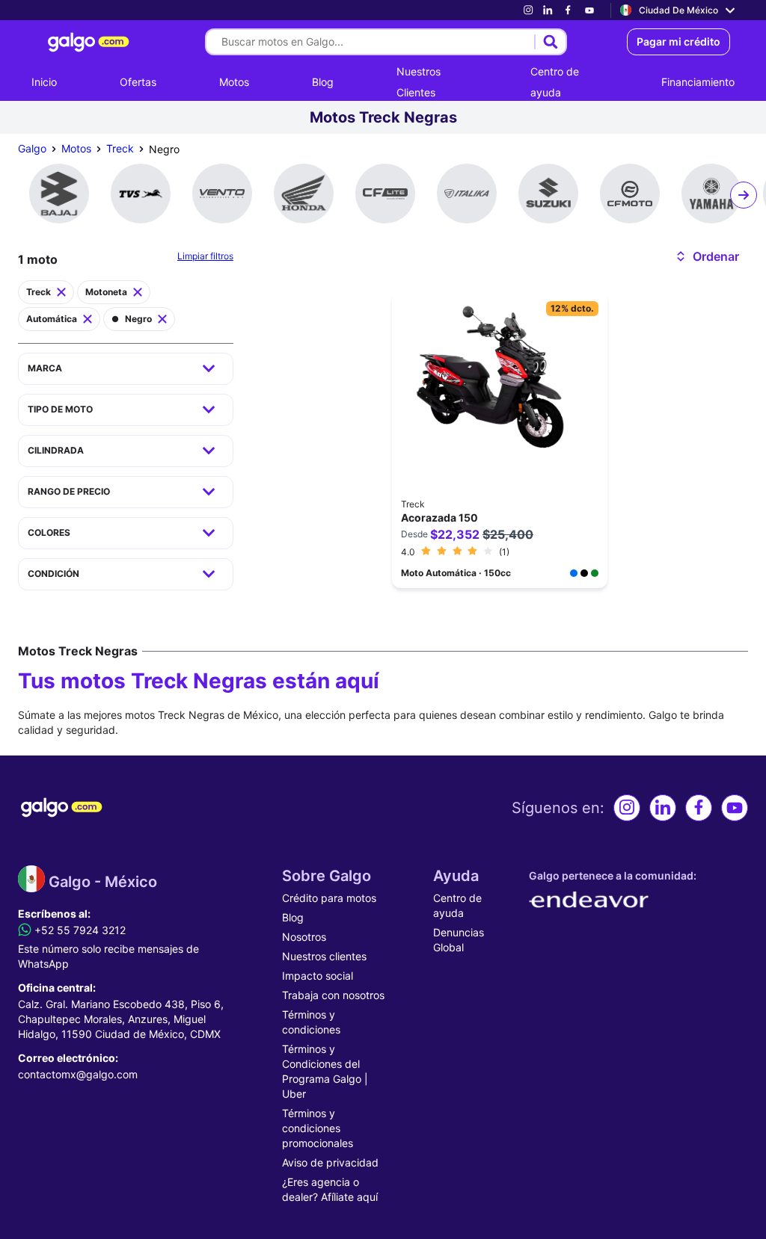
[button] (707, 256)
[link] (528, 10)
